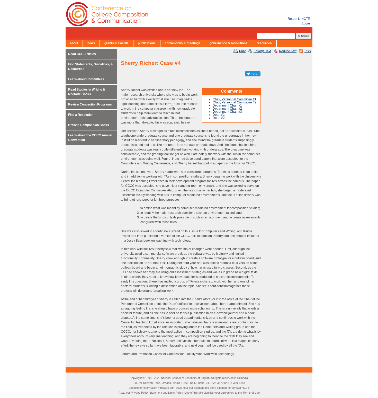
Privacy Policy (140, 392)
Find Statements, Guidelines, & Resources (90, 67)
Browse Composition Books (88, 125)
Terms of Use (251, 392)
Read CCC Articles (82, 54)
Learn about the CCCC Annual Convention (90, 138)
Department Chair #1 (227, 105)
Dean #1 (219, 115)
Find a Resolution (80, 115)
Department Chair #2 (227, 108)
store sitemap (218, 387)
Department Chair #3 (227, 111)
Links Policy (175, 392)
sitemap (199, 387)
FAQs (178, 387)
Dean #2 (219, 118)
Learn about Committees (86, 79)
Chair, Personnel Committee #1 (234, 99)
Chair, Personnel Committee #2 (234, 102)
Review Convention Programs (90, 104)
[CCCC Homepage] (138, 14)
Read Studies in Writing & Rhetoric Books (86, 92)
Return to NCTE (299, 19)
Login (306, 23)
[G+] (240, 73)
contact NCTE (240, 387)
